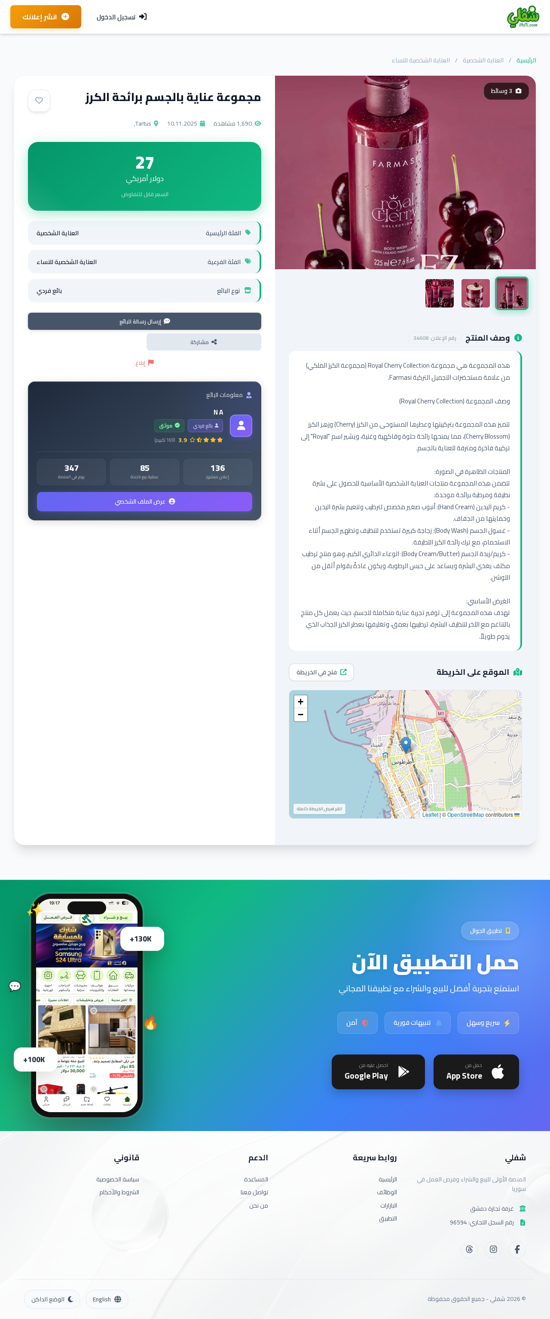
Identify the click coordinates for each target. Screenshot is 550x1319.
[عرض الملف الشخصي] (241, 426)
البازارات (388, 1205)
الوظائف (387, 1192)
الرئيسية (526, 60)
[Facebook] (517, 1249)
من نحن (258, 1205)
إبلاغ (140, 362)
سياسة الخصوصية (117, 1179)
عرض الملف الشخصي (140, 501)
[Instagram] (493, 1249)
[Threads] (469, 1249)
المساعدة (256, 1179)
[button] (405, 745)
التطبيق (388, 1218)
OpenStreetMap (465, 814)
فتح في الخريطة (316, 672)
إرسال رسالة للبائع (140, 321)
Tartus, (142, 123)
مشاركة (199, 342)
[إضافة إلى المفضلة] (39, 100)
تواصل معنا (254, 1192)
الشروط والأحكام (119, 1192)
